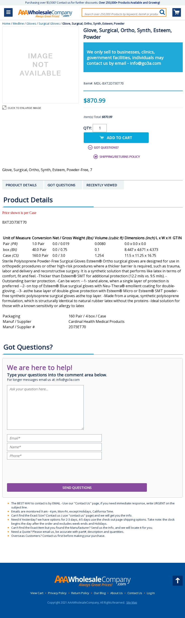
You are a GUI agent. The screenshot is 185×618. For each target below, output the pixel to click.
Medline (18, 23)
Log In (151, 593)
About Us (116, 593)
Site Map (131, 602)
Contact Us (134, 593)
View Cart (36, 593)
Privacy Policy (57, 593)
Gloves (31, 23)
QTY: (88, 128)
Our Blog (100, 593)
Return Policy (80, 593)
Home (6, 23)
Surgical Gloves (49, 23)
